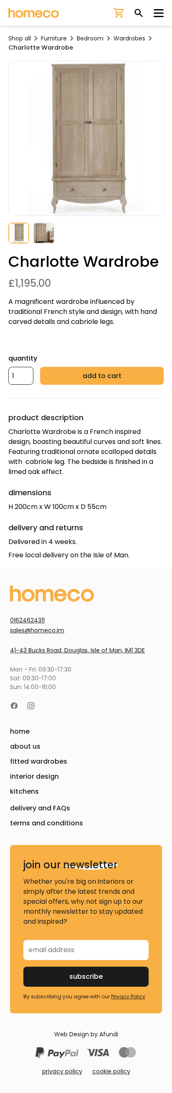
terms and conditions (46, 823)
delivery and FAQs (40, 808)
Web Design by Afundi (86, 1034)
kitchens (24, 791)
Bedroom (90, 38)
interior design (34, 776)
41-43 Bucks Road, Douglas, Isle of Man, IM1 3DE (77, 650)
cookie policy (111, 1071)
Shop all (19, 38)
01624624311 (27, 620)
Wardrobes (129, 38)
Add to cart (102, 376)
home (20, 731)
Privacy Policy (128, 996)
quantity (22, 358)
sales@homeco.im (37, 630)
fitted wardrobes (38, 761)
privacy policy (62, 1071)
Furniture (54, 38)
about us (25, 746)
